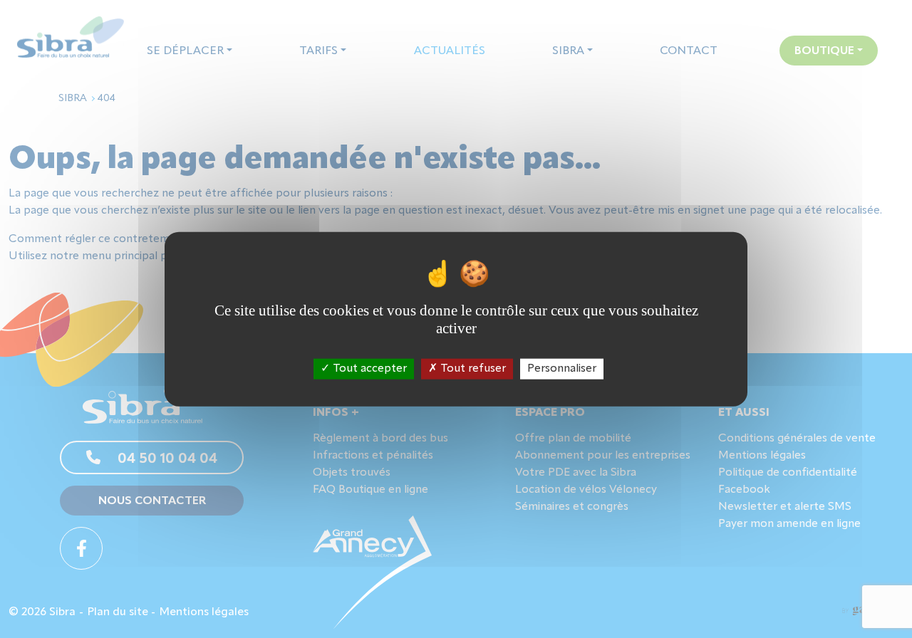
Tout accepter (368, 368)
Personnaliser (561, 368)
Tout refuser (471, 368)
